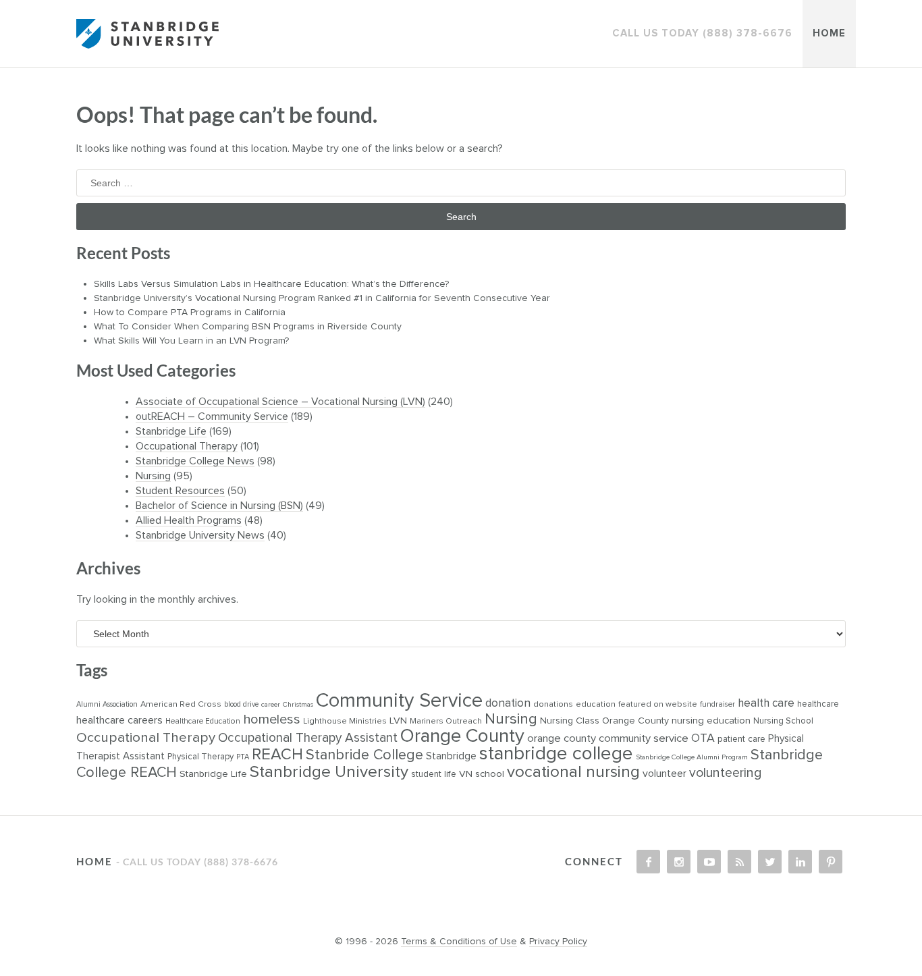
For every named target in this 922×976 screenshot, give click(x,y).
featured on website (657, 704)
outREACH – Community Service (212, 416)
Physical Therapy (200, 757)
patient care (741, 739)
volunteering (725, 773)
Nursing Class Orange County (604, 721)
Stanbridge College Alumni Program (692, 757)
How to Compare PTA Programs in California (191, 312)
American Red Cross (180, 704)
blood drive (241, 704)
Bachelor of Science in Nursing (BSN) (219, 505)
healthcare (818, 704)
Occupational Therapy (187, 446)
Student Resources (180, 490)
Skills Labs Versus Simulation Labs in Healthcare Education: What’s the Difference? (273, 284)
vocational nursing (573, 772)
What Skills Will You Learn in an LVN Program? (193, 341)
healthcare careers (119, 720)
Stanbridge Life (171, 431)
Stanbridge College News (195, 461)
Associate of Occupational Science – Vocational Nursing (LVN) (280, 401)
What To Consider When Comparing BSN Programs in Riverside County (249, 326)
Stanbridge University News (200, 535)
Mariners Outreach (446, 721)
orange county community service (607, 738)
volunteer (664, 773)
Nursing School (783, 721)
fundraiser (717, 704)
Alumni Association (107, 704)
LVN (398, 720)
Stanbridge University (329, 772)
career (270, 704)
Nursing (153, 475)
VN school (481, 774)
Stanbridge (451, 756)
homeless (271, 719)
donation (508, 703)
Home (829, 33)
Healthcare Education (202, 721)
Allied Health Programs (189, 520)
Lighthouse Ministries (345, 721)
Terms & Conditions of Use (459, 941)
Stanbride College (364, 755)
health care (766, 703)
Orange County (462, 736)
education (596, 704)
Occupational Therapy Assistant (308, 738)
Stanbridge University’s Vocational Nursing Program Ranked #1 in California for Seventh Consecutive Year (323, 298)
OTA (703, 738)
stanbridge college (556, 753)
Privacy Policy (558, 941)
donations (553, 704)
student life (433, 774)
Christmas (298, 704)
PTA (242, 757)
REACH (277, 755)
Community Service (399, 701)
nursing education (711, 720)
